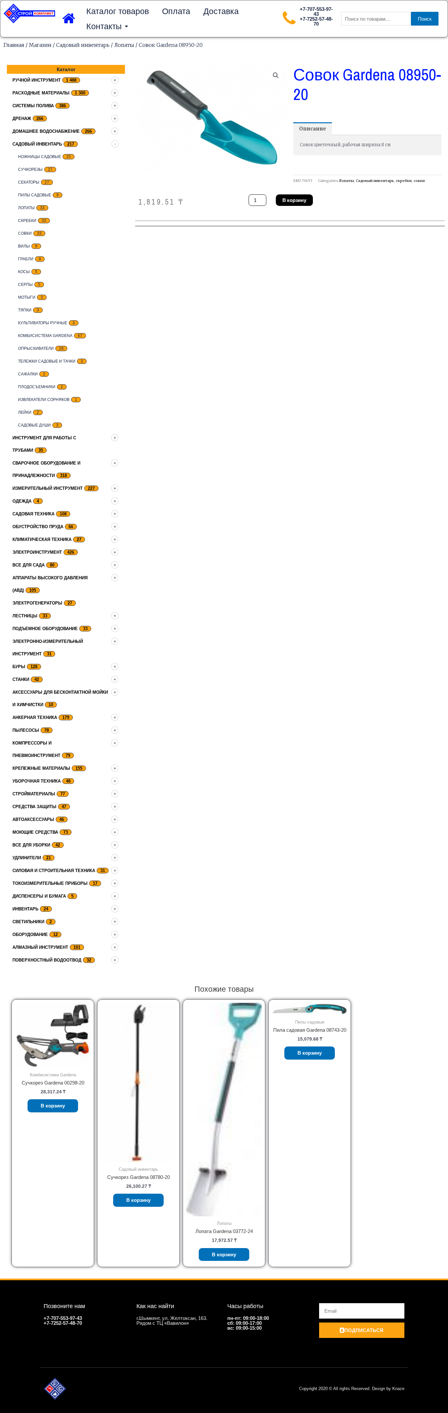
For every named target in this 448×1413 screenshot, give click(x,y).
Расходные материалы (41, 92)
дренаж (21, 118)
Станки (20, 679)
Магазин (40, 45)
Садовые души (34, 425)
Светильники (28, 921)
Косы (24, 271)
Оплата (176, 11)
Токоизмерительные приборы (50, 883)
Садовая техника (33, 513)
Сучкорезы (30, 169)
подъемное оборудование (45, 628)
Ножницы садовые (39, 156)
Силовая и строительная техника (53, 870)
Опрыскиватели (36, 348)
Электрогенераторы (37, 603)
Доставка (221, 11)
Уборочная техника (36, 781)
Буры (18, 666)
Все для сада (28, 565)
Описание (312, 129)
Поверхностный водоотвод (46, 960)
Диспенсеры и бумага (39, 896)
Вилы (24, 246)
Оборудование (30, 934)
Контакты (104, 26)
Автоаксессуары (33, 819)
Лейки (24, 412)
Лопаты (124, 45)
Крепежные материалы (41, 768)
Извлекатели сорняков (44, 399)
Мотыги (26, 297)
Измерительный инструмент (47, 488)
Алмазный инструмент (40, 947)
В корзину (294, 200)
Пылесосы (25, 730)
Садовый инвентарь (83, 45)
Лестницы (24, 615)
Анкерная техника (34, 717)
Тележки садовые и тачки (46, 361)
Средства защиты (34, 806)
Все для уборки (31, 845)
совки (25, 233)
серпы (25, 284)
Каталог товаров (117, 11)
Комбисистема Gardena (45, 335)
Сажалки (28, 374)
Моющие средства (35, 832)
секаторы (28, 182)
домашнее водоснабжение (46, 131)
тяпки (24, 310)
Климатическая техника (41, 539)
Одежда (21, 501)
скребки (27, 220)
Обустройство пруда (37, 526)
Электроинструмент (37, 552)
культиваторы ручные (42, 323)
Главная (13, 45)
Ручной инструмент (36, 80)
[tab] (312, 128)
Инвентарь (25, 908)
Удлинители (26, 857)
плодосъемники (36, 387)
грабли (25, 259)
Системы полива (33, 105)
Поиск (425, 19)
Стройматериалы (33, 793)
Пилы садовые (34, 195)
